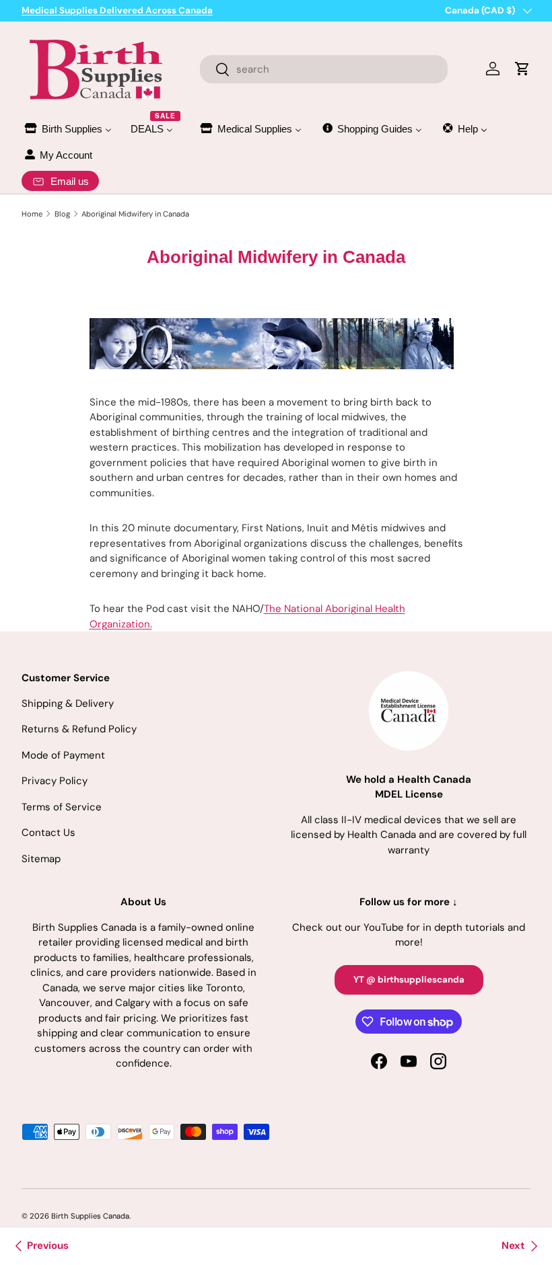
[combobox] (324, 69)
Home (32, 214)
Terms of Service (62, 807)
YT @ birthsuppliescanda (408, 979)
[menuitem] (67, 129)
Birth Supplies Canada (90, 1216)
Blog (62, 214)
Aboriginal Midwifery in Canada (135, 214)
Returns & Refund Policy (79, 729)
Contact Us (48, 832)
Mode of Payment (63, 755)
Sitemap (41, 859)
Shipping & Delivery (68, 703)
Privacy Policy (55, 781)
